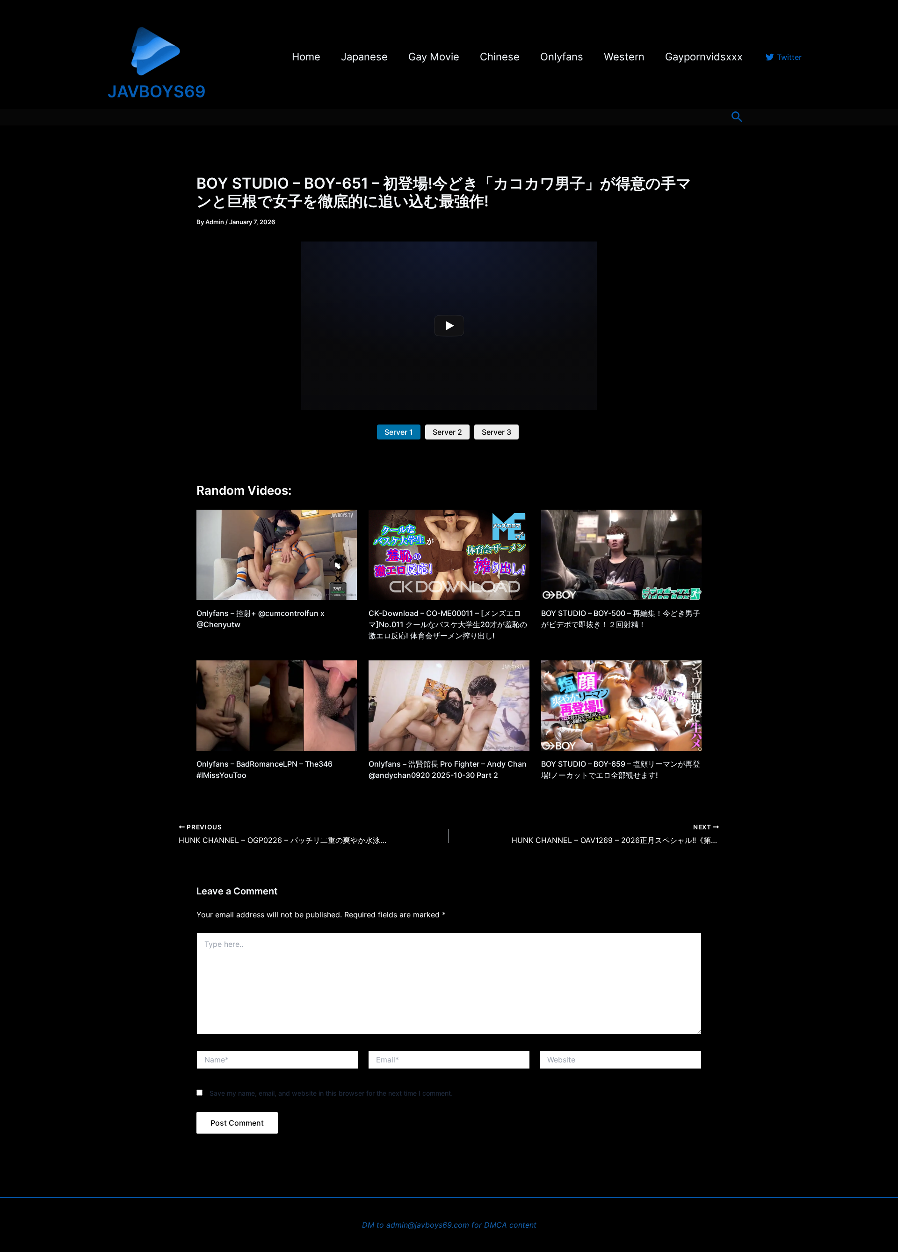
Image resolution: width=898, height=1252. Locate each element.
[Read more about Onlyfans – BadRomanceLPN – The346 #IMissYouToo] (276, 705)
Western (624, 57)
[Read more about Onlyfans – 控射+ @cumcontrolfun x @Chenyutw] (276, 554)
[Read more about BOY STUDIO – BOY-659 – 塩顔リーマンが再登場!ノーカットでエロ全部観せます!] (621, 705)
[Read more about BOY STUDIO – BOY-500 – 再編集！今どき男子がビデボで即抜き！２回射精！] (621, 554)
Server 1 (398, 432)
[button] (737, 117)
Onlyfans (561, 57)
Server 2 (447, 432)
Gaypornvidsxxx (704, 57)
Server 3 (496, 432)
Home (306, 57)
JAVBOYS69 (157, 91)
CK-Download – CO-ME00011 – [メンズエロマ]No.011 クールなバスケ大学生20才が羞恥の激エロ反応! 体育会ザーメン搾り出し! (448, 624)
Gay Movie (433, 57)
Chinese (500, 57)
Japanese (364, 57)
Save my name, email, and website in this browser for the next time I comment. (331, 1093)
